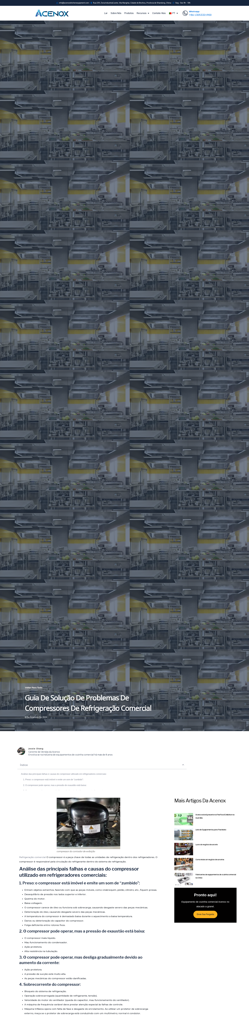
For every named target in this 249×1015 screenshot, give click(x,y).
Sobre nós (116, 13)
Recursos (141, 13)
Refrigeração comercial (32, 857)
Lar (106, 13)
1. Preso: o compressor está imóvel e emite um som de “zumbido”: (53, 779)
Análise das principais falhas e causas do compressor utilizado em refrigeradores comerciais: (63, 774)
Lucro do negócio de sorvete (206, 844)
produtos (129, 13)
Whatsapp (194, 11)
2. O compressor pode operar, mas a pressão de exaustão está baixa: (55, 785)
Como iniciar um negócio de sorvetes (209, 859)
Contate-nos (159, 13)
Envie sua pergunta (205, 914)
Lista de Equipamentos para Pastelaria (210, 829)
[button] (183, 765)
